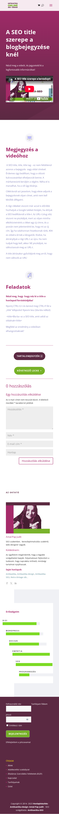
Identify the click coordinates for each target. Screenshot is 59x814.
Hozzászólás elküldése (36, 461)
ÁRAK (10, 765)
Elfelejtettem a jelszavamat (18, 742)
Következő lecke (28, 370)
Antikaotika (11, 574)
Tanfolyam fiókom (39, 704)
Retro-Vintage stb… (19, 577)
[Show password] (27, 719)
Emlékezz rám (15, 725)
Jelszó (8, 714)
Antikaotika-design (25, 574)
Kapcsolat (12, 778)
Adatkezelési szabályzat (19, 769)
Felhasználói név (13, 704)
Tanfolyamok (13, 782)
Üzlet (10, 786)
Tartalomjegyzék (28, 356)
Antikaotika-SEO (35, 810)
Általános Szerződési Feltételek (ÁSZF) (25, 773)
